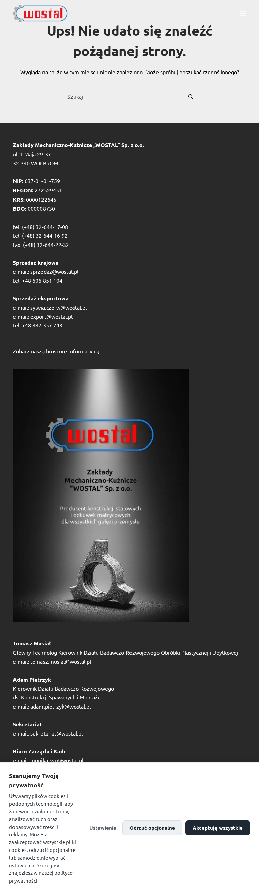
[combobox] (123, 96)
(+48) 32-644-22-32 (46, 244)
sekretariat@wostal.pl (56, 733)
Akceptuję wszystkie (218, 827)
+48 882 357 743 (42, 325)
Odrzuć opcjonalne (152, 827)
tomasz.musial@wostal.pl (60, 661)
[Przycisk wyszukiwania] (190, 96)
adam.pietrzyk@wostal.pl (60, 706)
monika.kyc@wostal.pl (56, 760)
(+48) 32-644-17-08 (45, 226)
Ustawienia (102, 827)
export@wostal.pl (51, 316)
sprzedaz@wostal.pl (54, 271)
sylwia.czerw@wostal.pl (58, 307)
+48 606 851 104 (42, 280)
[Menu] (243, 13)
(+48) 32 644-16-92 (45, 235)
